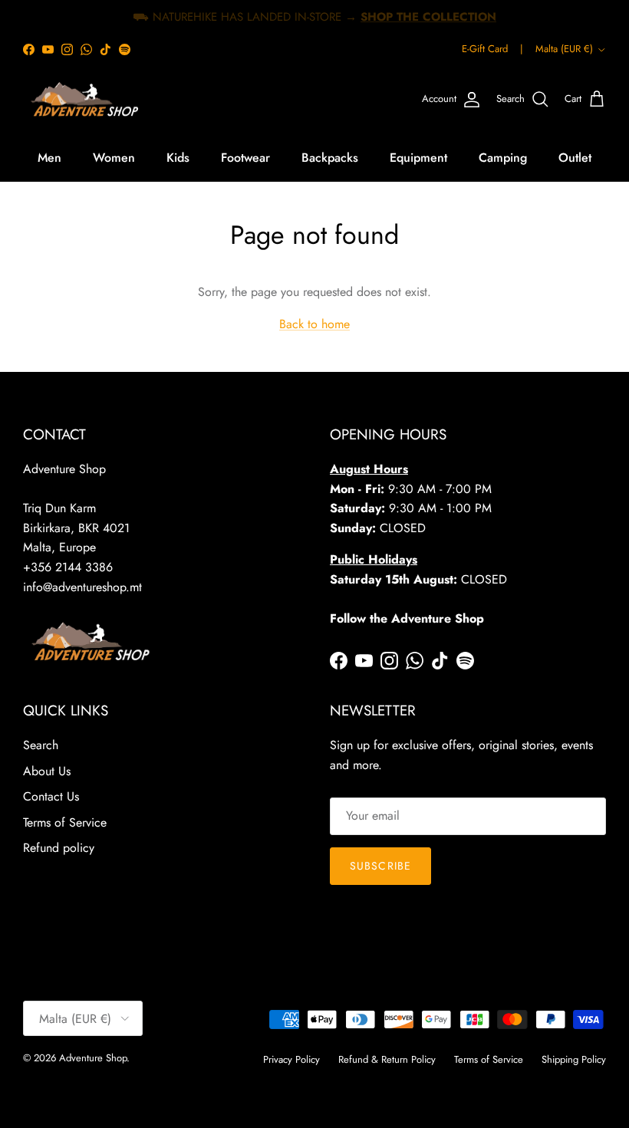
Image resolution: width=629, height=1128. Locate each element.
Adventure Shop (93, 1058)
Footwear (245, 157)
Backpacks (329, 157)
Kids (177, 157)
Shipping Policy (574, 1059)
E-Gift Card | (492, 48)
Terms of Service (65, 822)
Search (40, 745)
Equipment (418, 157)
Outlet (574, 157)
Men (49, 157)
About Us (47, 771)
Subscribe (380, 865)
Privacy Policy (291, 1059)
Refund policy (58, 848)
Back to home (314, 324)
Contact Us (51, 796)
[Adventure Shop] (82, 100)
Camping (503, 157)
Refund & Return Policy (387, 1059)
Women (114, 157)
